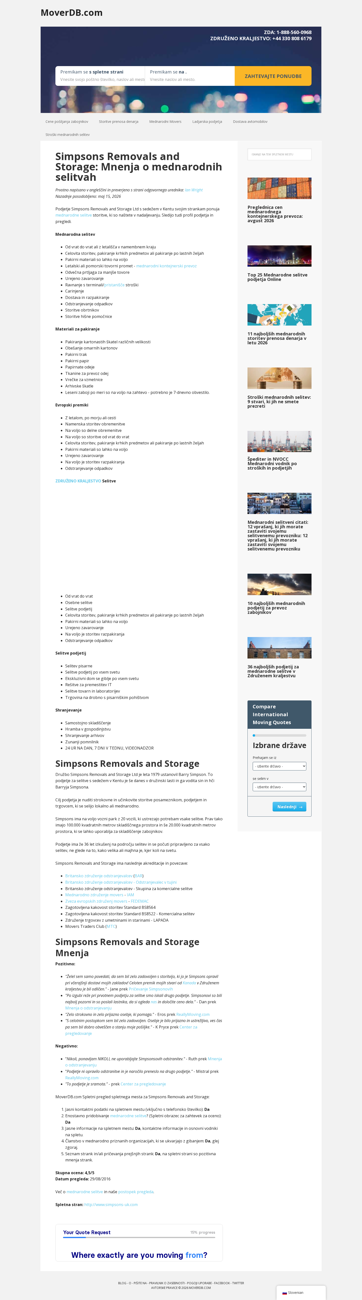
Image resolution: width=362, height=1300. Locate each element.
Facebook (222, 1283)
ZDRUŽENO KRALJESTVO (78, 481)
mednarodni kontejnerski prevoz (166, 266)
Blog (122, 1283)
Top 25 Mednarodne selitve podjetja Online (277, 277)
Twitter (238, 1283)
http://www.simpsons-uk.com (111, 1204)
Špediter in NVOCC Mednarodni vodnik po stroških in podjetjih (272, 463)
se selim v (260, 778)
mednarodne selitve (73, 215)
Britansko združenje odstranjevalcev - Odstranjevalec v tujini (121, 882)
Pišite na (140, 1283)
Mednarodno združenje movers (94, 894)
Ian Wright (194, 190)
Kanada (189, 983)
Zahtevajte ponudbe (273, 76)
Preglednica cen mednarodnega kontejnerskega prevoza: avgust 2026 (275, 213)
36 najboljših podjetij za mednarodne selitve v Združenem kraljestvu (273, 671)
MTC (111, 926)
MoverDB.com (72, 12)
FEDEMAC (140, 901)
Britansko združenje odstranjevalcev (98, 876)
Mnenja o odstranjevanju (88, 1008)
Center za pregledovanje (143, 1084)
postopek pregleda (135, 1191)
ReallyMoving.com (193, 1014)
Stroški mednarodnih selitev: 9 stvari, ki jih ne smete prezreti (279, 401)
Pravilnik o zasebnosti (167, 1283)
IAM (130, 894)
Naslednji (287, 806)
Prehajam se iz (264, 757)
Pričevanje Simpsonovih (150, 989)
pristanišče (114, 285)
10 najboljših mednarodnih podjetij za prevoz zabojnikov (276, 607)
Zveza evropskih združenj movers (96, 901)
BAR (138, 876)
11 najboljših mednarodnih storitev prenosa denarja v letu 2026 (276, 338)
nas (154, 1002)
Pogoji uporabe (199, 1283)
